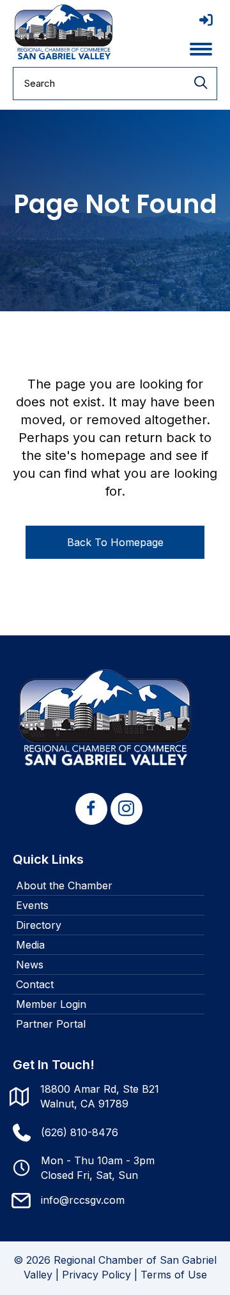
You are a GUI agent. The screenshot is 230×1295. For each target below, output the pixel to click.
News (29, 964)
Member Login (51, 1004)
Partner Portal (51, 1024)
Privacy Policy (96, 1274)
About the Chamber (64, 885)
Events (32, 905)
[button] (91, 809)
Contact (35, 984)
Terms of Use (174, 1274)
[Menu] (201, 49)
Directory (38, 925)
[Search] (201, 84)
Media (30, 944)
